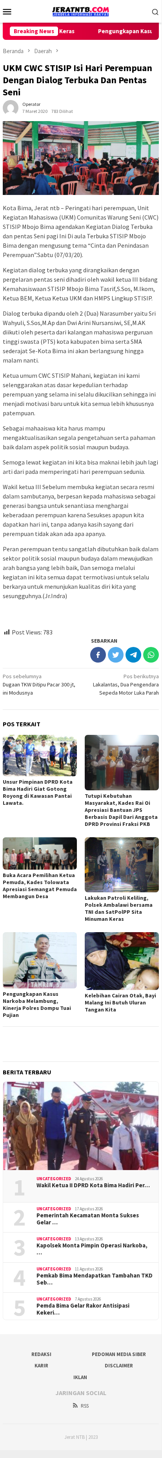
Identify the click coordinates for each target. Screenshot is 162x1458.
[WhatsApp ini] (151, 655)
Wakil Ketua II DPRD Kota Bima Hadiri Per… (93, 1185)
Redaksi (41, 1354)
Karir (41, 1365)
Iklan (80, 1377)
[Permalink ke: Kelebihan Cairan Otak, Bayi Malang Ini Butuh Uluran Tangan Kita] (122, 961)
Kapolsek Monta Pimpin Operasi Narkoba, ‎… (91, 1249)
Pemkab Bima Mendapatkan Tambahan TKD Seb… (94, 1279)
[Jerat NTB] (80, 10)
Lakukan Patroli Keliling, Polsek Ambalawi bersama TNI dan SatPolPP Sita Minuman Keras (119, 908)
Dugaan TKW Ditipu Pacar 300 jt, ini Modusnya (39, 684)
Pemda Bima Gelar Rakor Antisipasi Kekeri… (82, 1309)
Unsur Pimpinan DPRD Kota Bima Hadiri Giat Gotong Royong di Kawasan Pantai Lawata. (38, 792)
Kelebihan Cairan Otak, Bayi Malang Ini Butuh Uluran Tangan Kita (120, 1002)
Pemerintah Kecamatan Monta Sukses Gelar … (87, 1219)
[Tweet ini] (116, 655)
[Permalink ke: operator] (10, 107)
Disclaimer (119, 1365)
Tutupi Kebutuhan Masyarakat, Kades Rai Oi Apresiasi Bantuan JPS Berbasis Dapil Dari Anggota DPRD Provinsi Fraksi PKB (121, 809)
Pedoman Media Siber (119, 1354)
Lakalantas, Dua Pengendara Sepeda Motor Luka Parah (126, 684)
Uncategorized (53, 1178)
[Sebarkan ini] (98, 655)
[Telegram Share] (133, 655)
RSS (85, 1406)
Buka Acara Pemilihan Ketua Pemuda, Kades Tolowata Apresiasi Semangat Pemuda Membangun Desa (40, 886)
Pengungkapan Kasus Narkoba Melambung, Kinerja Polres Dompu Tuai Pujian (37, 1004)
